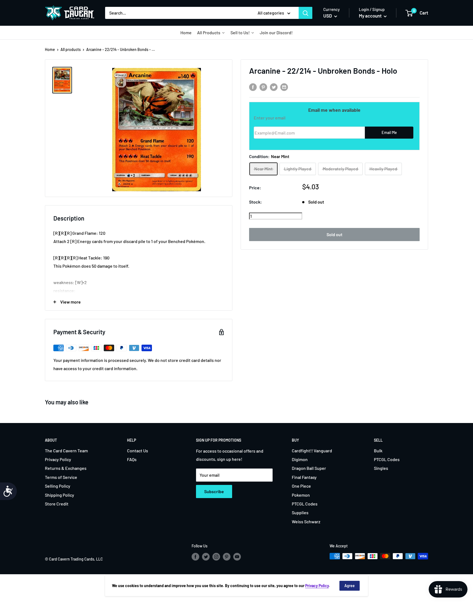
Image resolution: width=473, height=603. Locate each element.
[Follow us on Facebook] (195, 557)
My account (370, 15)
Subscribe (214, 491)
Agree (349, 585)
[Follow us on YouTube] (237, 557)
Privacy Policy (58, 459)
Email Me (389, 132)
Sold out (334, 234)
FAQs (132, 459)
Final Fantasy (304, 477)
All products (70, 49)
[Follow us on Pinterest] (226, 557)
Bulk (378, 450)
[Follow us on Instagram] (216, 557)
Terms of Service (61, 477)
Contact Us (137, 450)
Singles (381, 468)
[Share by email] (284, 86)
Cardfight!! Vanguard (312, 450)
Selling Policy (57, 485)
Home (50, 49)
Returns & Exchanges (65, 468)
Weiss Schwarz (306, 521)
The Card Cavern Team (66, 450)
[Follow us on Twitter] (206, 557)
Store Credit (56, 503)
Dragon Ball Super (309, 468)
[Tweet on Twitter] (274, 86)
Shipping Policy (59, 495)
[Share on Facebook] (253, 86)
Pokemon (301, 495)
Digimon (300, 459)
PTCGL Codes (305, 503)
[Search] (305, 13)
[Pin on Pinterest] (263, 86)
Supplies (300, 512)
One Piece (301, 485)
